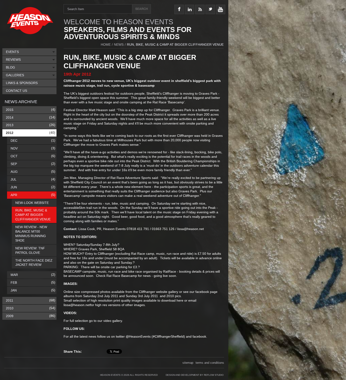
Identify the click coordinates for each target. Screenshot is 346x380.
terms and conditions (210, 362)
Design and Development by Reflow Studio (195, 375)
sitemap (187, 362)
